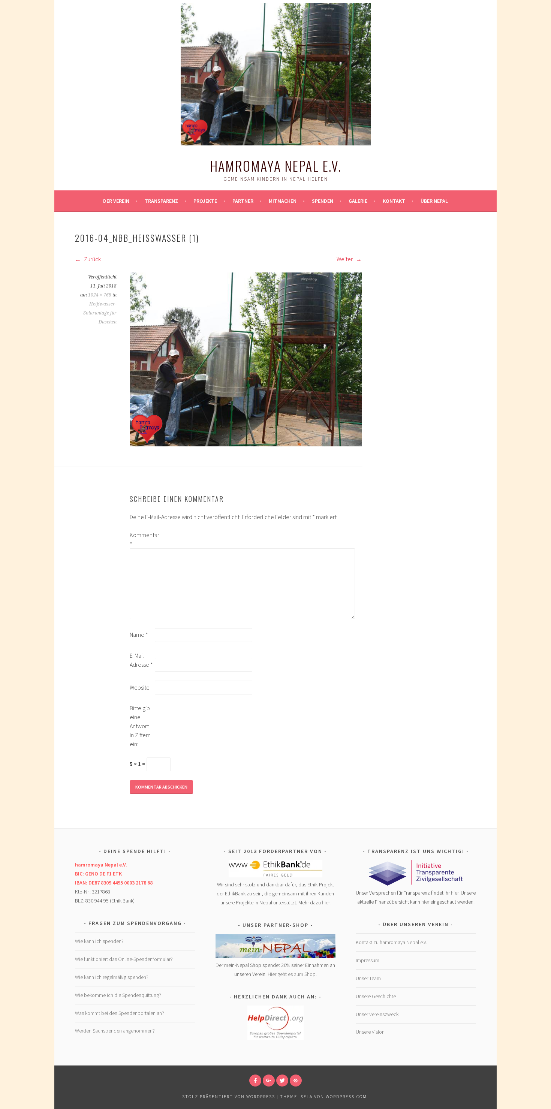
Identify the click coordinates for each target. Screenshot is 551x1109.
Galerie (358, 201)
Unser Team (368, 978)
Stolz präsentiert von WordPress (228, 1096)
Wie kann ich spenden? (99, 941)
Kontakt (394, 201)
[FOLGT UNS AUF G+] (269, 1081)
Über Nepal (434, 201)
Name (139, 634)
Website (140, 687)
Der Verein (116, 201)
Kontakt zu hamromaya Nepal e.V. (391, 942)
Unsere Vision (370, 1031)
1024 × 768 (99, 295)
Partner (242, 201)
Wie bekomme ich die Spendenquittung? (118, 995)
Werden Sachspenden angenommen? (115, 1030)
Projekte (205, 201)
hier (325, 902)
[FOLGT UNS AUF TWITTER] (282, 1081)
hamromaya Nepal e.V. (275, 165)
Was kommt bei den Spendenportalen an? (119, 1013)
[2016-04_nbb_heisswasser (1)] (246, 444)
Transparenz (161, 201)
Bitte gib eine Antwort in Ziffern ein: (140, 726)
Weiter (345, 259)
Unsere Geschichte (376, 996)
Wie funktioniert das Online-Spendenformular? (124, 959)
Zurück (92, 259)
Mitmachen (282, 201)
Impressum (367, 960)
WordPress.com (346, 1096)
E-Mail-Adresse (141, 660)
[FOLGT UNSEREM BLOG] (296, 1081)
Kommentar (142, 539)
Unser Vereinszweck (377, 1014)
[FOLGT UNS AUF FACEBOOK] (255, 1081)
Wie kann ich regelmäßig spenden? (111, 977)
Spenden (322, 201)
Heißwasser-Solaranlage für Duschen (100, 313)
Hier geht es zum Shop (292, 974)
